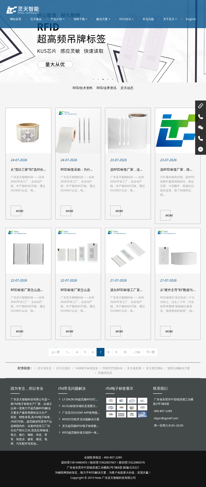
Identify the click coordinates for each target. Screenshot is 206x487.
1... (68, 352)
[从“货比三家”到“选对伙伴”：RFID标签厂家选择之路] (28, 130)
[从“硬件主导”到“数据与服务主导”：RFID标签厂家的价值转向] (178, 251)
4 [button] (108, 79)
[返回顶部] (200, 149)
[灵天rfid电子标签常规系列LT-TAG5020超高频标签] (110, 407)
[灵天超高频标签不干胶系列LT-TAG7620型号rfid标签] (110, 400)
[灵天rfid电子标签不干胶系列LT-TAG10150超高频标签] (132, 407)
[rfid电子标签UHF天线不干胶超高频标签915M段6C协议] (132, 414)
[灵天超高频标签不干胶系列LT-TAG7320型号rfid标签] (121, 400)
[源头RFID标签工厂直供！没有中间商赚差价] (128, 251)
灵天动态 (127, 88)
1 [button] (93, 79)
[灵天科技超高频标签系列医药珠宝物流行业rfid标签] (132, 400)
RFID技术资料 (83, 88)
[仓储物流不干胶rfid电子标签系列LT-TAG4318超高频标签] (142, 407)
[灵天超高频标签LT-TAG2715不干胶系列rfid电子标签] (121, 407)
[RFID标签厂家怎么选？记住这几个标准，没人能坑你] (28, 251)
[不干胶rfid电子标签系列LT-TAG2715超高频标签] (110, 414)
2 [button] (98, 79)
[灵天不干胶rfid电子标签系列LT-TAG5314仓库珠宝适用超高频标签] (142, 400)
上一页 (55, 352)
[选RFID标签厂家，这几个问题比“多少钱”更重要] (128, 130)
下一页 (150, 352)
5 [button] (113, 79)
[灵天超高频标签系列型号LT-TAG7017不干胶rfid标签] (121, 414)
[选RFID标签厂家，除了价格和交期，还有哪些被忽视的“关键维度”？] (178, 130)
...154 (136, 352)
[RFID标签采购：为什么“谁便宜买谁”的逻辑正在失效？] (78, 130)
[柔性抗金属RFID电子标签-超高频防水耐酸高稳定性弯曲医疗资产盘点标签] (142, 414)
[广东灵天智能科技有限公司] (22, 9)
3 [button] (103, 79)
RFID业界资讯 (106, 88)
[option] (103, 41)
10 (125, 352)
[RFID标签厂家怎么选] (78, 251)
